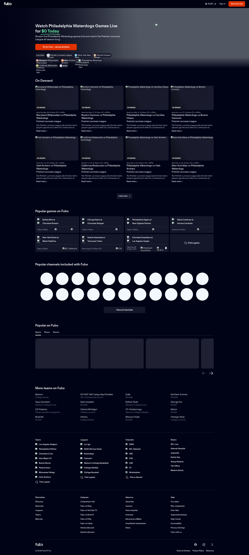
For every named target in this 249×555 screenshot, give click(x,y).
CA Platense (41, 409)
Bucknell (39, 417)
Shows (47, 332)
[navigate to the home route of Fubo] (8, 4)
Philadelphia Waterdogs (92, 60)
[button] (203, 373)
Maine (174, 409)
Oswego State (178, 417)
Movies (56, 332)
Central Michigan (88, 409)
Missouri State (133, 417)
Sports (38, 332)
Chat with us (176, 532)
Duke (128, 394)
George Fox (176, 402)
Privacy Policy (198, 551)
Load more (122, 196)
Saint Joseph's (87, 402)
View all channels (124, 310)
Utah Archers (70, 60)
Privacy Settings (178, 528)
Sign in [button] (222, 4)
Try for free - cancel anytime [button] (56, 47)
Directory (210, 551)
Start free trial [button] (237, 4)
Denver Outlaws (104, 55)
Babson (39, 394)
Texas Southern (42, 402)
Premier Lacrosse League (61, 55)
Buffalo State (132, 402)
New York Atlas (84, 55)
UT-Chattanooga (134, 409)
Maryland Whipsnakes (48, 60)
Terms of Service (183, 551)
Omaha (84, 417)
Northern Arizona (179, 394)
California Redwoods (48, 66)
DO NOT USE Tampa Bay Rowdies (96, 394)
